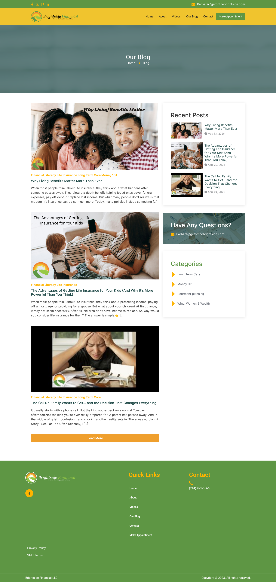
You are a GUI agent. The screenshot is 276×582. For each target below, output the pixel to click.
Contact (208, 16)
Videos (176, 16)
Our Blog (192, 16)
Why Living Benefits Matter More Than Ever (66, 181)
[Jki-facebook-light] (29, 493)
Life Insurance (67, 175)
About (162, 16)
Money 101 (109, 175)
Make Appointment (230, 16)
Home (149, 16)
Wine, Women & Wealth (193, 303)
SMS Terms (35, 555)
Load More (95, 438)
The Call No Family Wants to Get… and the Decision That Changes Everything (93, 403)
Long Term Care (89, 175)
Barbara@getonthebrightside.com (221, 4)
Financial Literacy (44, 175)
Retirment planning (190, 294)
